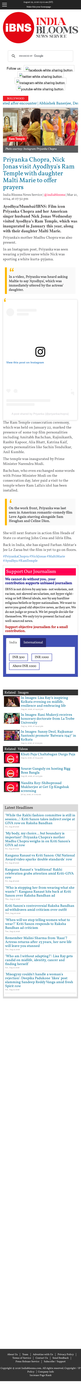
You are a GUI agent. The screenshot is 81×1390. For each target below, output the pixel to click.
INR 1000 (42, 657)
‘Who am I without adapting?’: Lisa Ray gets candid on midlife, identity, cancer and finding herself (39, 960)
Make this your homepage (39, 7)
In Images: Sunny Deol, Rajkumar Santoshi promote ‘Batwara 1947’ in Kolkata (48, 735)
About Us (12, 1354)
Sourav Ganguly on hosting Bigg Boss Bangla (45, 770)
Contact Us (42, 1358)
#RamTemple (28, 561)
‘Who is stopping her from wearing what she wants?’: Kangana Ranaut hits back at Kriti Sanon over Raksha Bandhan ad (40, 891)
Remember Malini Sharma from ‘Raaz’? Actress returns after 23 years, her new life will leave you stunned (38, 942)
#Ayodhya (10, 561)
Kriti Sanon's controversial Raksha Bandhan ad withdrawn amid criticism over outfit (39, 907)
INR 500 (18, 657)
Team (25, 1354)
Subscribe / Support (55, 1361)
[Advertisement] (40, 1173)
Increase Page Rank (41, 1375)
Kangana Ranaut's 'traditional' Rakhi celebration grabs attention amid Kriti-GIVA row (39, 873)
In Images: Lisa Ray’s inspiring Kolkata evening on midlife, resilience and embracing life (44, 701)
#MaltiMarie (56, 556)
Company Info (46, 1372)
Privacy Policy (66, 1354)
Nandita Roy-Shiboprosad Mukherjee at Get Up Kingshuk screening (45, 787)
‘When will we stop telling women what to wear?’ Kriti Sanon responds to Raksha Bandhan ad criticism (37, 924)
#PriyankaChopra (16, 556)
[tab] (13, 642)
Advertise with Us (43, 1354)
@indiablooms (54, 195)
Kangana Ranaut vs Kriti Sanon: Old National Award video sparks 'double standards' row (40, 857)
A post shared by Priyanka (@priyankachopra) (40, 413)
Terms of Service (21, 1358)
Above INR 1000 (24, 666)
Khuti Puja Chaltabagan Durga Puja (48, 754)
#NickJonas (37, 556)
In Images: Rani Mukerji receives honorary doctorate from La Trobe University (48, 718)
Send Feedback (60, 1358)
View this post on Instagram (25, 362)
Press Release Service (27, 1361)
